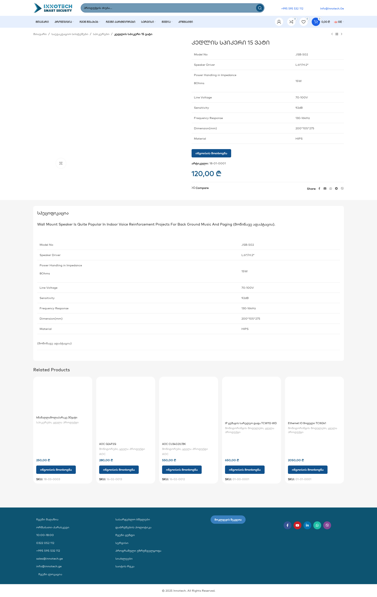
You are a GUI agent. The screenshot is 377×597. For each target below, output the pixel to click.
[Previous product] (332, 34)
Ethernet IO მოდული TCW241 (307, 423)
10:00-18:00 (45, 535)
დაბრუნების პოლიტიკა (133, 527)
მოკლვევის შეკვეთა (228, 519)
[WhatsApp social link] (330, 188)
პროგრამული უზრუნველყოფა (138, 550)
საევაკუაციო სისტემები (69, 34)
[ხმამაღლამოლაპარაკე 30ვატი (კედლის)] (62, 397)
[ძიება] (260, 8)
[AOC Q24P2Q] (125, 410)
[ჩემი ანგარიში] (279, 22)
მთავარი (40, 34)
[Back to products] (336, 34)
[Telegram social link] (336, 188)
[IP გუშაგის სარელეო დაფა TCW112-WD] (251, 399)
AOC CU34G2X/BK (174, 444)
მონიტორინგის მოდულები (244, 428)
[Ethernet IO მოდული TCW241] (314, 399)
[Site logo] (53, 8)
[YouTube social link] (297, 525)
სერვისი (121, 543)
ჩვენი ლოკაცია (50, 574)
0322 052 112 (45, 543)
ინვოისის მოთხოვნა (211, 153)
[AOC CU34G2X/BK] (188, 410)
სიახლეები (124, 558)
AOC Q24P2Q (107, 444)
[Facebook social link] (319, 188)
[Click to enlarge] (61, 163)
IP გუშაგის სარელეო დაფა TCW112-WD (251, 423)
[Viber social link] (342, 188)
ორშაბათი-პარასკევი (52, 527)
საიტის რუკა (124, 566)
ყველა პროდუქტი (66, 422)
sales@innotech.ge (49, 558)
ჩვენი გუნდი (125, 535)
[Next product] (341, 34)
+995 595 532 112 (48, 550)
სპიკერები (101, 34)
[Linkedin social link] (307, 525)
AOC (102, 454)
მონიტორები (108, 449)
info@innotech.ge (49, 566)
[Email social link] (325, 188)
